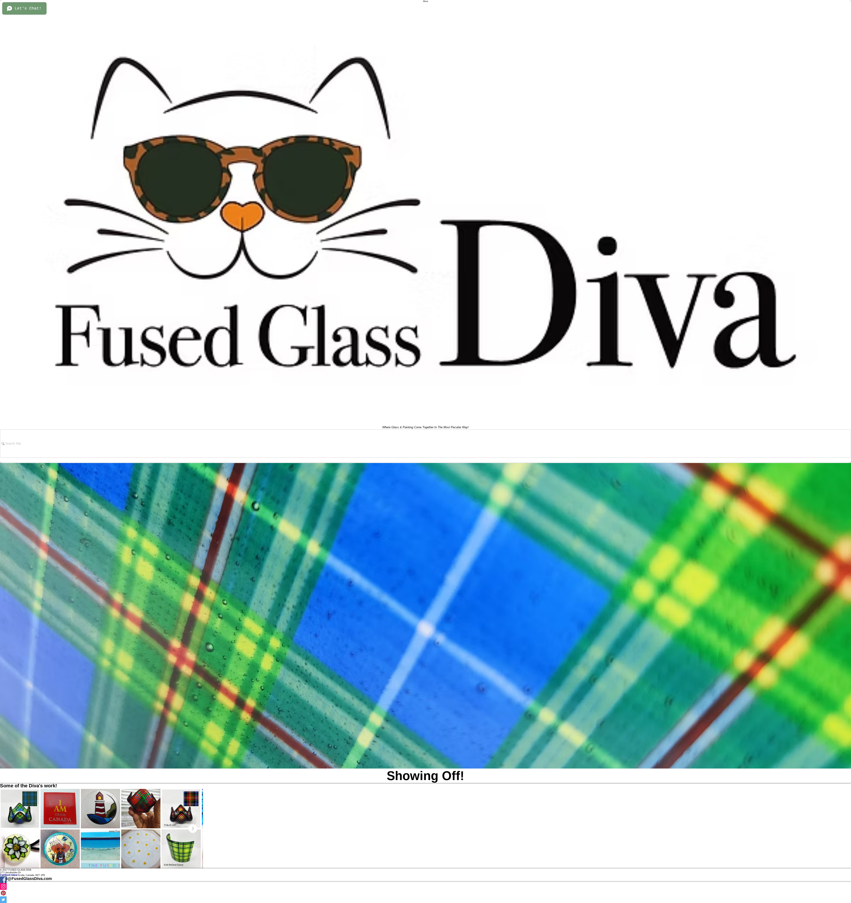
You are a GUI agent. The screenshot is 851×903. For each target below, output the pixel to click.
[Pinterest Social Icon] (425, 893)
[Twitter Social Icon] (425, 899)
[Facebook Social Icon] (425, 879)
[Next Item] (192, 828)
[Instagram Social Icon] (425, 886)
